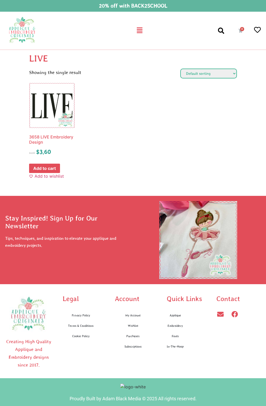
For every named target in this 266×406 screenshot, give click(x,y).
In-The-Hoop (175, 346)
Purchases (132, 336)
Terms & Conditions (81, 325)
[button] (139, 30)
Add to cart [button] (44, 168)
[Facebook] (234, 314)
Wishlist (133, 325)
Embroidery (175, 325)
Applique (175, 315)
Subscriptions (133, 346)
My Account (133, 315)
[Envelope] (220, 314)
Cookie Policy (81, 336)
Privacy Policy (81, 315)
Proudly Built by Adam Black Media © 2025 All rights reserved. (133, 398)
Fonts (175, 336)
